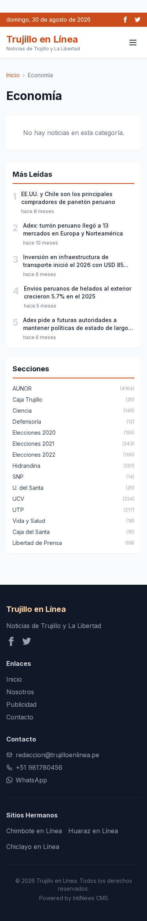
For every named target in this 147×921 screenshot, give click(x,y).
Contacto (19, 717)
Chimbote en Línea (34, 831)
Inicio (13, 75)
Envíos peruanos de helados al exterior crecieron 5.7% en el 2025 (77, 292)
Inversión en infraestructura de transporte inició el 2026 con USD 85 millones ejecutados (73, 261)
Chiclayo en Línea (32, 847)
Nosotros (20, 692)
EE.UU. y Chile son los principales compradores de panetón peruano (68, 198)
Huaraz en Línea (93, 831)
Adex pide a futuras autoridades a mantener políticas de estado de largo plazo (75, 324)
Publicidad (21, 704)
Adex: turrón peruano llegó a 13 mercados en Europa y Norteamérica (73, 229)
